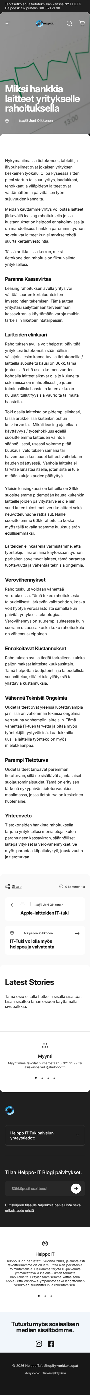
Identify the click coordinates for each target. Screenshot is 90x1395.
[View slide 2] (42, 1078)
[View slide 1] (36, 1078)
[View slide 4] (54, 1078)
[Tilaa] (76, 1189)
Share (17, 886)
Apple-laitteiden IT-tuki (44, 913)
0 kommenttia (75, 887)
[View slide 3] (48, 1078)
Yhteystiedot (32, 1373)
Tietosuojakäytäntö (54, 1373)
